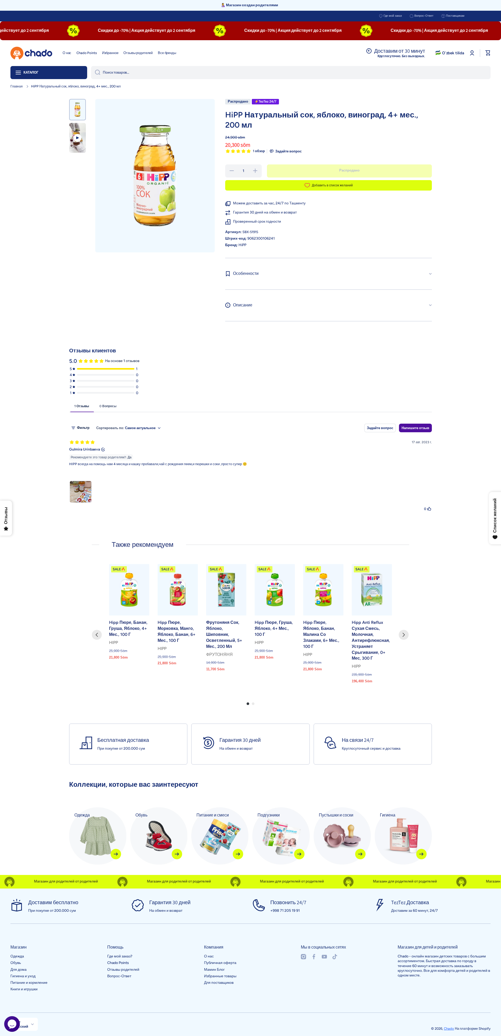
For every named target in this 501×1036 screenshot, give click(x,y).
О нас (209, 956)
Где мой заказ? (119, 956)
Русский (21, 1026)
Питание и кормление (28, 982)
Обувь (15, 963)
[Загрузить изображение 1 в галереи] (77, 109)
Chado (449, 1029)
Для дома (18, 969)
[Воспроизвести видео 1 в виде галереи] (77, 138)
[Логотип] (31, 53)
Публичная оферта (220, 963)
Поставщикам (455, 15)
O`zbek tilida (453, 53)
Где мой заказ (393, 15)
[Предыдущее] (97, 635)
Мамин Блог (214, 969)
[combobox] (291, 72)
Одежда (17, 956)
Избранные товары (220, 976)
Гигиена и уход (22, 976)
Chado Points (118, 963)
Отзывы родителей (123, 969)
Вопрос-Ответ (423, 15)
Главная (16, 86)
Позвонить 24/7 (288, 902)
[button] (488, 53)
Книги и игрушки (24, 989)
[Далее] (404, 635)
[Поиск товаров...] (95, 72)
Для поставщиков (219, 982)
